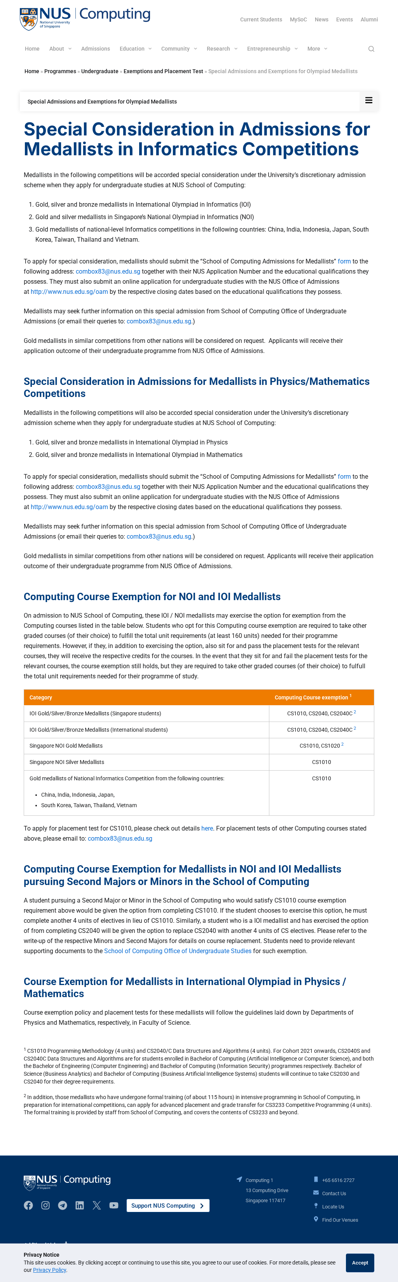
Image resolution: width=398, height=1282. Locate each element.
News (321, 19)
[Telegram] (62, 1205)
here (207, 828)
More (313, 49)
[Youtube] (114, 1205)
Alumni (369, 19)
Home (32, 49)
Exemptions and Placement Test (163, 71)
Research (218, 49)
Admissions (95, 49)
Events (344, 19)
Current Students (261, 19)
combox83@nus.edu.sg (108, 271)
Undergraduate (100, 71)
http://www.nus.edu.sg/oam (68, 291)
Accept (360, 1263)
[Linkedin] (79, 1205)
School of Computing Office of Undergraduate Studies (177, 951)
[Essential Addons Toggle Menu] (369, 101)
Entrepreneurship (268, 49)
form (344, 261)
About (56, 49)
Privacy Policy (49, 1270)
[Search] (371, 49)
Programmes (60, 71)
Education (132, 49)
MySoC (298, 19)
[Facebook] (28, 1205)
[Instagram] (45, 1205)
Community (175, 49)
